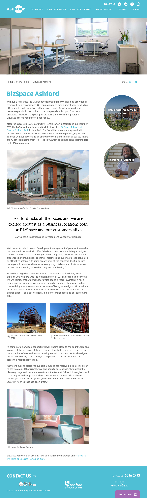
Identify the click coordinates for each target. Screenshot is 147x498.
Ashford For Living (104, 9)
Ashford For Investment (80, 9)
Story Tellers (22, 81)
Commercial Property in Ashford (122, 113)
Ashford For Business (56, 9)
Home (10, 81)
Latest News (121, 9)
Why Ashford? (37, 9)
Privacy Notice (43, 490)
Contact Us (135, 9)
